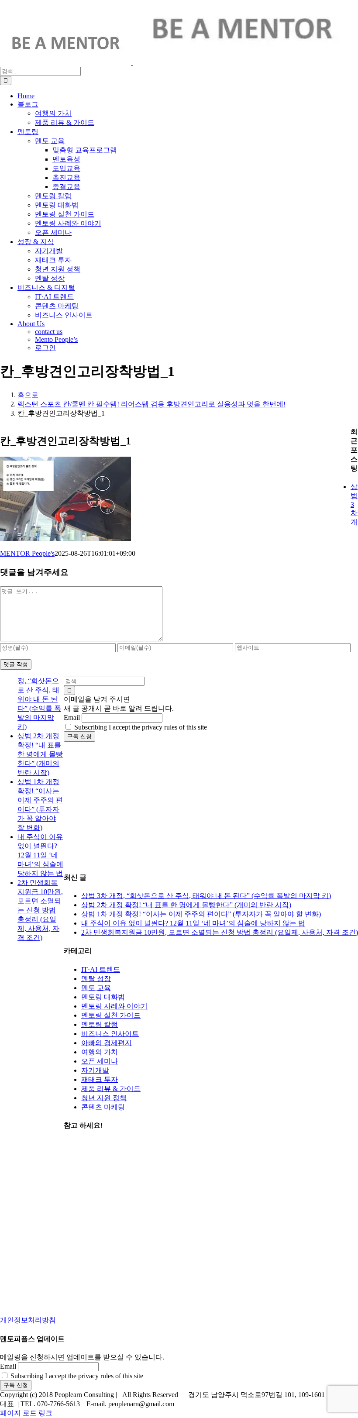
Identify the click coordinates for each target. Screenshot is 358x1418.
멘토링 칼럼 (99, 1024)
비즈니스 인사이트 (110, 1033)
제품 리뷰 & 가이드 (111, 1088)
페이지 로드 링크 (26, 1413)
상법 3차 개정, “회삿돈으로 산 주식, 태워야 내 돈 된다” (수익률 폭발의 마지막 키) (206, 895)
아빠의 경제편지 (106, 1042)
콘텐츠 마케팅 (103, 1107)
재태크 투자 (99, 1079)
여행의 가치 (99, 1052)
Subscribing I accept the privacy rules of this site (139, 727)
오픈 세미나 (99, 1061)
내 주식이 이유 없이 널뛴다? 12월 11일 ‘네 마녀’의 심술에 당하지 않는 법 (193, 923)
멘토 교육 (96, 987)
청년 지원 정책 (104, 1097)
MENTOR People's (27, 553)
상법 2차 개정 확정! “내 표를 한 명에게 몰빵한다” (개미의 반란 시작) (186, 905)
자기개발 (95, 1070)
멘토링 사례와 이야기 (114, 1006)
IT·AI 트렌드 (100, 969)
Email (72, 717)
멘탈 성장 (96, 978)
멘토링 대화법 (103, 997)
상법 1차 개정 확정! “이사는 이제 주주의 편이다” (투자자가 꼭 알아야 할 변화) (201, 914)
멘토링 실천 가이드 (111, 1015)
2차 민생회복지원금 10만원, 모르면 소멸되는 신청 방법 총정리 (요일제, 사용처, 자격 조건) (219, 932)
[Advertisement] (211, 803)
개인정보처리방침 (28, 1320)
